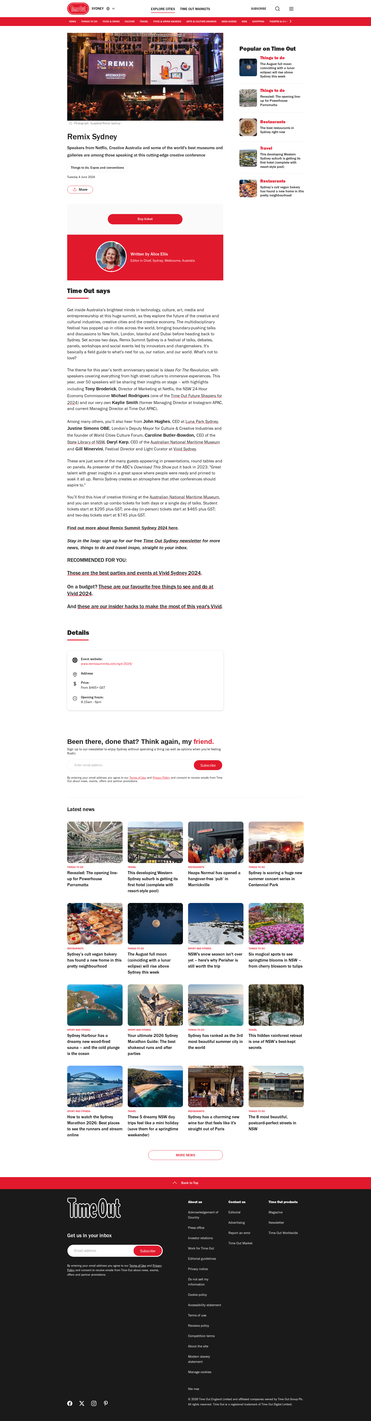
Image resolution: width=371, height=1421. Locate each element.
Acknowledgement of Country (203, 1215)
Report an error (239, 1233)
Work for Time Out (201, 1249)
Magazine (276, 1212)
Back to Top (189, 1183)
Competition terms (201, 1336)
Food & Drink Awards (167, 22)
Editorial (234, 1212)
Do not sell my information (198, 1282)
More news (185, 1155)
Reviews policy (198, 1326)
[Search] (277, 8)
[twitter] (81, 1403)
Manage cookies (199, 1372)
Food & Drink (111, 22)
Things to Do (89, 22)
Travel (144, 22)
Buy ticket (145, 219)
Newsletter (276, 1223)
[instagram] (93, 1403)
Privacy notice (198, 1269)
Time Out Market (240, 1243)
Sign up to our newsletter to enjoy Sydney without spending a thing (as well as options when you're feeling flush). (144, 751)
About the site (198, 1346)
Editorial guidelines (202, 1259)
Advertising (236, 1223)
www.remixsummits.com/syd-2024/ (106, 664)
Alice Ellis (159, 255)
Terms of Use (137, 778)
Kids (244, 22)
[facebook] (69, 1403)
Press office (196, 1228)
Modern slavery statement (199, 1359)
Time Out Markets (195, 9)
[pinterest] (105, 1403)
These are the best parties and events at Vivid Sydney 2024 (134, 573)
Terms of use (197, 1316)
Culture (130, 22)
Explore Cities (163, 9)
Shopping (258, 22)
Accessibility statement (204, 1305)
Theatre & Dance (279, 22)
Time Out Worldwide (283, 1233)
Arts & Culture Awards (201, 22)
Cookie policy (197, 1295)
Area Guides (229, 22)
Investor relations (200, 1238)
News (72, 22)
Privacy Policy (161, 778)
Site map (193, 1389)
